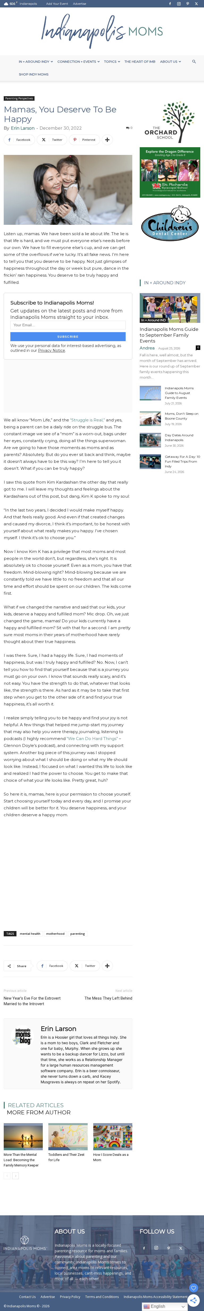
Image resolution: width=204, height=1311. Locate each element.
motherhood (55, 934)
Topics (110, 62)
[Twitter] (196, 3)
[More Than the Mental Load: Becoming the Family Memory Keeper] (23, 1136)
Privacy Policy (70, 1297)
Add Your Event (57, 4)
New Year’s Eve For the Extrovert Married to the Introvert (32, 1001)
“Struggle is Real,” (87, 419)
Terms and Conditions (102, 1297)
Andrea (147, 347)
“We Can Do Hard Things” (92, 738)
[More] (107, 139)
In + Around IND (153, 320)
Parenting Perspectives (19, 98)
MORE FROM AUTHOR (39, 1112)
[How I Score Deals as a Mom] (112, 1136)
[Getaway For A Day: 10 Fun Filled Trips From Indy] (150, 461)
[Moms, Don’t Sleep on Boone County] (150, 418)
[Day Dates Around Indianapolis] (150, 440)
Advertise (79, 4)
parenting (77, 934)
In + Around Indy (34, 62)
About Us (168, 62)
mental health (30, 934)
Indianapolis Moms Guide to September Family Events (169, 335)
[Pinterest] (188, 3)
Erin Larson (23, 128)
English (157, 1306)
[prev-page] (7, 1176)
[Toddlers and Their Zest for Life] (67, 1136)
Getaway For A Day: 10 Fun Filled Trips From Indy (182, 461)
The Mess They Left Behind (108, 998)
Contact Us (27, 1297)
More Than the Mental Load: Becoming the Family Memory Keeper (21, 1160)
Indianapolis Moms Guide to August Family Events (179, 393)
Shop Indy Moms (33, 74)
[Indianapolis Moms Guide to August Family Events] (150, 393)
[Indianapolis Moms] (102, 31)
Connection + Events (76, 62)
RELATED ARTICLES (36, 1105)
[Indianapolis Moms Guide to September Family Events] (170, 308)
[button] (194, 61)
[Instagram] (179, 3)
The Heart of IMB (140, 62)
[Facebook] (170, 3)
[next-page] (15, 1176)
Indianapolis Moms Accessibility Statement (156, 1297)
